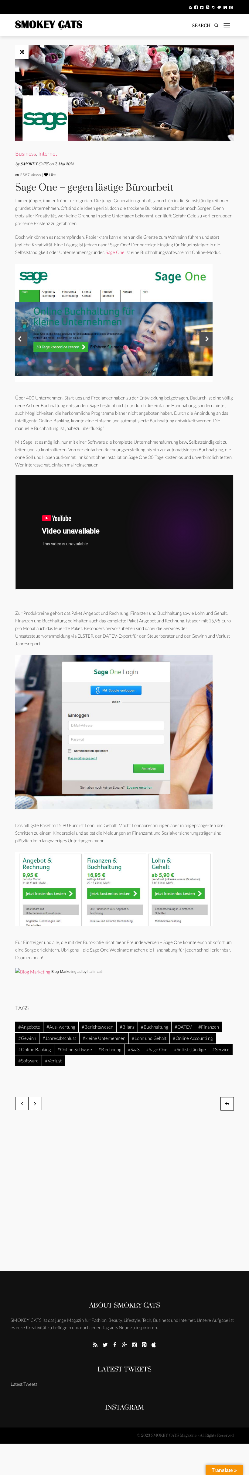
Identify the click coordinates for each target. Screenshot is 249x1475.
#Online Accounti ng (193, 1038)
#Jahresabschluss (59, 1038)
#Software (28, 1060)
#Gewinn (27, 1038)
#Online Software (74, 1049)
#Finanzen (208, 1027)
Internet (47, 153)
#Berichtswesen (97, 1027)
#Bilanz (127, 1027)
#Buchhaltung (154, 1027)
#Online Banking (34, 1049)
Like (52, 174)
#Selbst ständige (190, 1049)
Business (25, 153)
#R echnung (109, 1049)
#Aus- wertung (60, 1027)
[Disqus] (124, 1192)
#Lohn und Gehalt (149, 1038)
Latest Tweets (124, 1369)
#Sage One (157, 1049)
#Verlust (53, 1060)
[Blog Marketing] (32, 971)
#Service (221, 1049)
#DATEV (183, 1027)
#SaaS (134, 1049)
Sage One (115, 252)
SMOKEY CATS (34, 164)
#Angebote (29, 1027)
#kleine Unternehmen (104, 1038)
